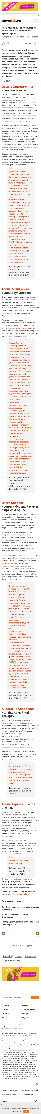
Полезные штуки (30, 956)
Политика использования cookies (12, 1029)
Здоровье (18, 956)
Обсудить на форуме (22, 945)
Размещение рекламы (9, 1094)
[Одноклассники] (36, 1101)
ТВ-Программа (28, 1009)
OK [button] (26, 1111)
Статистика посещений (30, 1090)
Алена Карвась (13, 804)
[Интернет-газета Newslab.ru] (11, 20)
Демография (7, 956)
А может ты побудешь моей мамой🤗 (18, 862)
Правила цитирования (9, 1090)
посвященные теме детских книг (22, 328)
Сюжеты (5, 1013)
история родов (8, 563)
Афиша (25, 1005)
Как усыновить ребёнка (11, 961)
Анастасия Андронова (18, 708)
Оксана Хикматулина (17, 86)
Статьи (5, 1009)
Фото (4, 1017)
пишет (14, 741)
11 (7, 43)
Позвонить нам (27, 1094)
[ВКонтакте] (18, 1101)
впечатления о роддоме (12, 566)
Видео (25, 1017)
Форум (25, 1013)
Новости (5, 1005)
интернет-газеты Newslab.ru (15, 894)
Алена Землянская (15, 289)
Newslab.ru (3, 43)
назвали (12, 144)
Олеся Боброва (13, 502)
